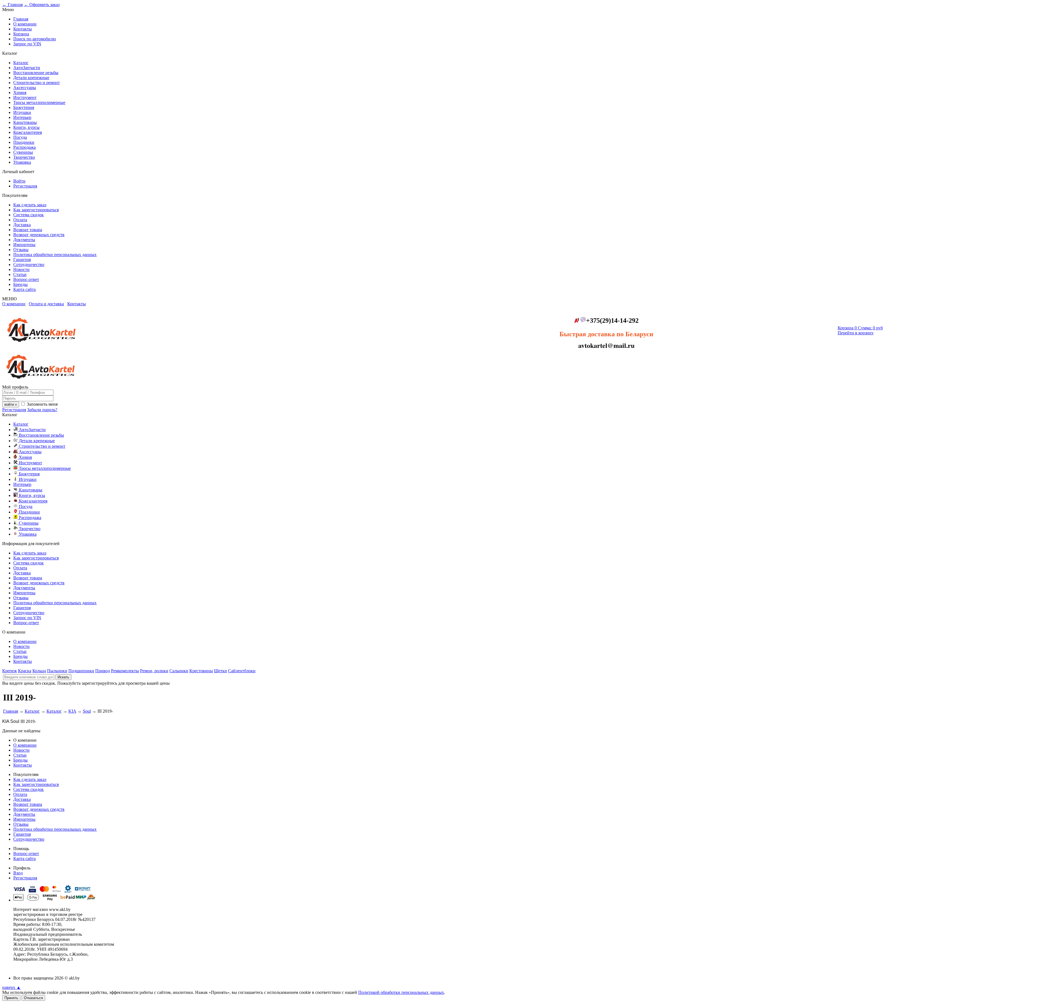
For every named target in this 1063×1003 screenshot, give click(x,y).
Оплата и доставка (46, 303)
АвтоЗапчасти (26, 67)
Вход (18, 873)
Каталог (21, 62)
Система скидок (28, 214)
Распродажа (24, 147)
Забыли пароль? (42, 409)
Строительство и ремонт (36, 82)
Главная (20, 19)
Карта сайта (24, 289)
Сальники (178, 670)
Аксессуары (24, 87)
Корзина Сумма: (860, 327)
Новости (21, 269)
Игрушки (22, 112)
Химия (19, 92)
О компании (25, 24)
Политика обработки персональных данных (55, 254)
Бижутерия (23, 107)
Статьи (20, 274)
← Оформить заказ (42, 4)
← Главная (12, 4)
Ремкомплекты (125, 670)
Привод (102, 670)
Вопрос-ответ (26, 279)
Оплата (20, 219)
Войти (19, 181)
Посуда (20, 137)
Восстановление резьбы (35, 72)
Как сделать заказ (29, 204)
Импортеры (24, 244)
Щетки (220, 670)
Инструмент (25, 97)
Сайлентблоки (242, 670)
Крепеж (9, 670)
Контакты (22, 29)
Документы (24, 239)
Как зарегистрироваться (36, 209)
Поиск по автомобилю (34, 39)
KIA (72, 711)
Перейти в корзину (856, 332)
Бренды (20, 284)
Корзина (21, 34)
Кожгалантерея (27, 132)
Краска (24, 670)
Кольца (39, 670)
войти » (10, 404)
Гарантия (22, 259)
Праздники (23, 142)
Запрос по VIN (27, 43)
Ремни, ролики (154, 670)
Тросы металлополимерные (39, 102)
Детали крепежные (31, 77)
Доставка (22, 224)
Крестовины (201, 670)
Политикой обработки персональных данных (401, 992)
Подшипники (81, 670)
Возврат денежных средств (38, 234)
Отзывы (21, 249)
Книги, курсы (26, 127)
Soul (87, 711)
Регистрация (25, 186)
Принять (11, 998)
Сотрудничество (28, 264)
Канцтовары (25, 122)
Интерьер (22, 117)
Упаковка (22, 162)
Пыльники (57, 670)
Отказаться (33, 998)
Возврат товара (27, 229)
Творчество (24, 157)
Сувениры (23, 152)
